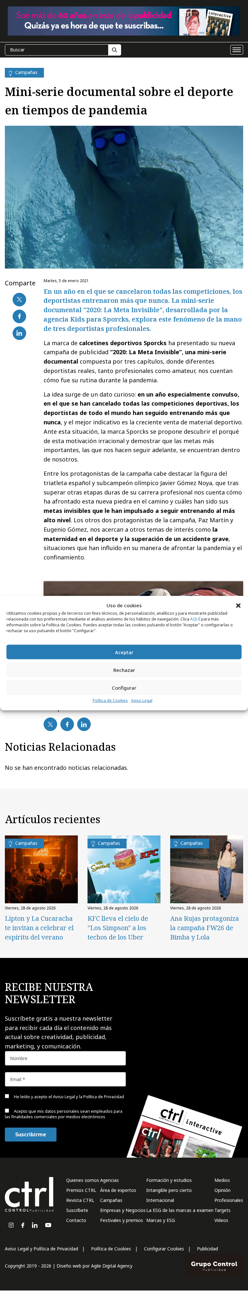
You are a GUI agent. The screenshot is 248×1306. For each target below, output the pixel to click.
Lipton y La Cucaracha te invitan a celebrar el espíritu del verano (39, 927)
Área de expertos (118, 1190)
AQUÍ (195, 619)
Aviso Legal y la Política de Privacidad (88, 1096)
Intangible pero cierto (169, 1190)
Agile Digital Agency (111, 1266)
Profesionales (228, 1200)
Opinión (222, 1190)
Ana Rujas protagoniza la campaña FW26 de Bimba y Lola (204, 927)
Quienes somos (82, 1180)
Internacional (160, 1200)
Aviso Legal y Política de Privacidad (41, 1249)
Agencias (109, 1180)
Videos (221, 1220)
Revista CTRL (80, 1200)
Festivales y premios (121, 1220)
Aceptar (124, 652)
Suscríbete (77, 1210)
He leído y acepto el (68, 1096)
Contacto (76, 1220)
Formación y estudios (169, 1180)
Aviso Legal (141, 700)
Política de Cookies (110, 700)
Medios (222, 1180)
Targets (222, 1210)
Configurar (124, 688)
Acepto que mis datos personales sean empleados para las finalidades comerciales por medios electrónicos (63, 1114)
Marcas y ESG (160, 1220)
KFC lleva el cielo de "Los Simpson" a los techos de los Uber (118, 927)
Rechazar (124, 670)
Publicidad (207, 1249)
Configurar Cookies (164, 1249)
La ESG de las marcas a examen (179, 1210)
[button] (238, 605)
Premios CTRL (81, 1190)
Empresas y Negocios (123, 1210)
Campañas (111, 1200)
